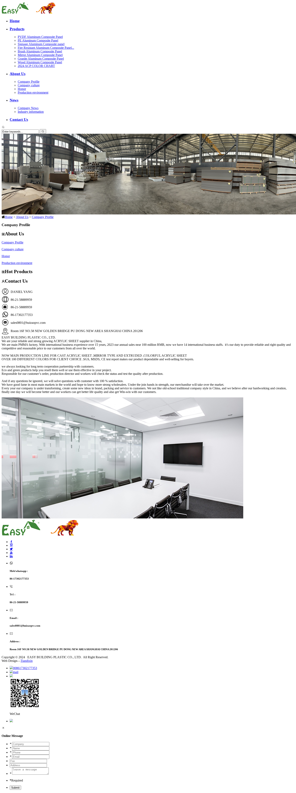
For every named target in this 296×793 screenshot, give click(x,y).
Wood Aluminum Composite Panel (40, 62)
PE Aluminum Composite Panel (38, 40)
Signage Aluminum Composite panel (41, 44)
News (14, 100)
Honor (22, 89)
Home (15, 21)
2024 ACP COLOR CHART (36, 66)
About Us (17, 74)
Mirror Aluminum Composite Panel (40, 55)
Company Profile (28, 81)
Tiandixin (27, 660)
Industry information (31, 111)
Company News (28, 108)
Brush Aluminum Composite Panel (40, 51)
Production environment (33, 92)
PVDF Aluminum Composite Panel (40, 37)
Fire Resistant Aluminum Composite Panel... (46, 47)
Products (17, 29)
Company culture (29, 85)
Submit (15, 787)
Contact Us (19, 119)
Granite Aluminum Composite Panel (41, 58)
